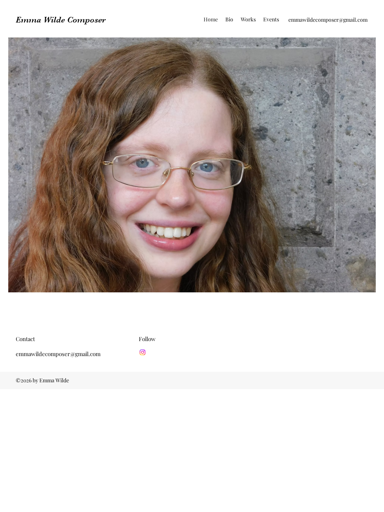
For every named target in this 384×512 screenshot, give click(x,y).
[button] (248, 19)
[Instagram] (142, 352)
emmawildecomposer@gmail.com (328, 19)
